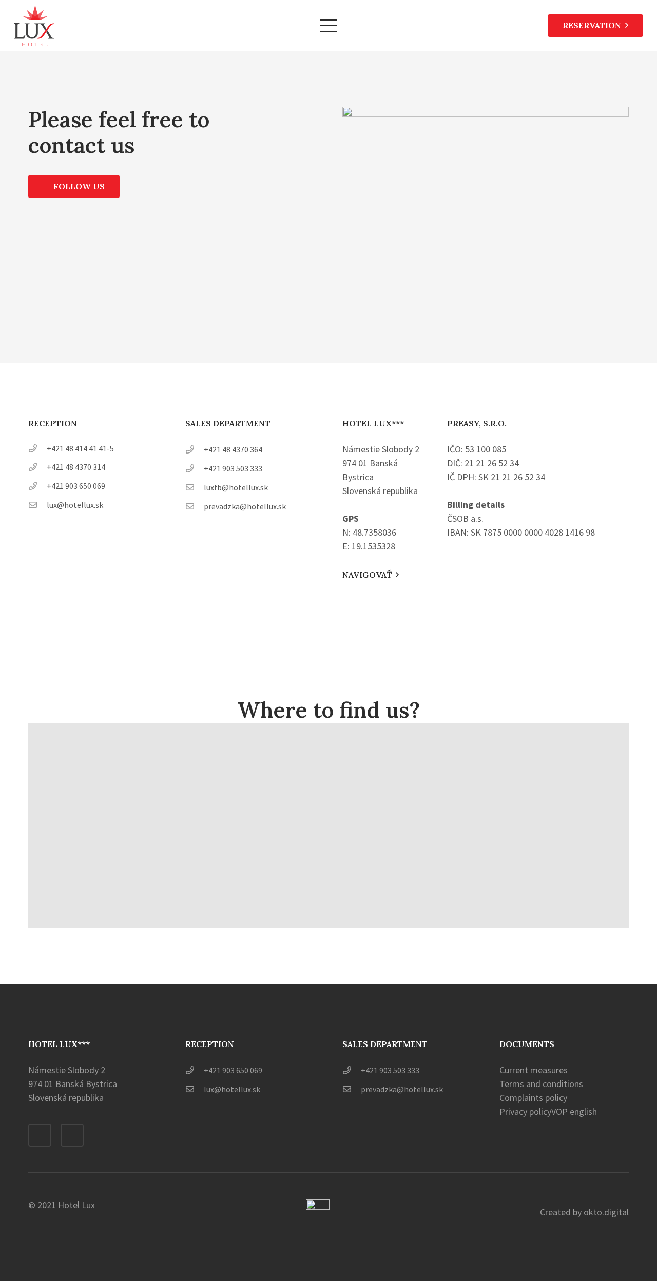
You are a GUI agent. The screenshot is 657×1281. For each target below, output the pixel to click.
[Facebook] (39, 1135)
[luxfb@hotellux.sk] (194, 487)
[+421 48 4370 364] (194, 449)
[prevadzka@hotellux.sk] (194, 506)
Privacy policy (525, 1111)
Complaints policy (533, 1097)
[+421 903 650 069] (37, 485)
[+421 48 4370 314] (37, 467)
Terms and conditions (541, 1084)
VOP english (574, 1111)
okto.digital (605, 1212)
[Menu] (328, 25)
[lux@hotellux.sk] (37, 504)
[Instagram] (72, 1135)
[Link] (34, 25)
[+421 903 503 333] (194, 468)
